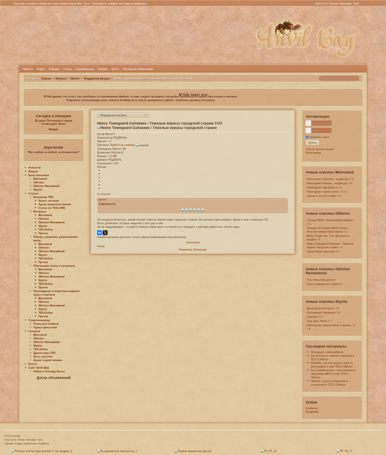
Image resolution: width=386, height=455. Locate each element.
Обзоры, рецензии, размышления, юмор (55, 238)
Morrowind (40, 179)
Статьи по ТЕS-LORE (51, 208)
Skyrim (37, 189)
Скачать (102, 199)
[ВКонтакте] (99, 232)
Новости (28, 69)
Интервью (39, 211)
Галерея (103, 69)
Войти (312, 142)
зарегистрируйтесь (135, 3)
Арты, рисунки (42, 356)
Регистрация (313, 152)
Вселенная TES (43, 197)
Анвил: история (48, 200)
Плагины (54, 69)
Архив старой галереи (47, 360)
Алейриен (312, 408)
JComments (193, 242)
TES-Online (45, 229)
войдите (113, 3)
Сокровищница (85, 69)
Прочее (43, 233)
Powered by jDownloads (193, 249)
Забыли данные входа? (320, 149)
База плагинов (38, 175)
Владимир (312, 411)
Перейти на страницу (122, 145)
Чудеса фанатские (45, 327)
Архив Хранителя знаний (54, 204)
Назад (101, 246)
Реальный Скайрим (46, 323)
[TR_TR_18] (268, 451)
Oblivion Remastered (46, 186)
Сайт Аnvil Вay (38, 367)
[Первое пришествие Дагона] (193, 451)
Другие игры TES (44, 353)
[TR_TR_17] (344, 451)
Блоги (115, 69)
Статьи (67, 69)
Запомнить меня (319, 137)
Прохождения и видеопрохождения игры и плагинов (56, 292)
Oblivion (38, 182)
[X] (105, 232)
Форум (41, 69)
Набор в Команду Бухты (49, 371)
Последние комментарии (138, 69)
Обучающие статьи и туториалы (54, 265)
